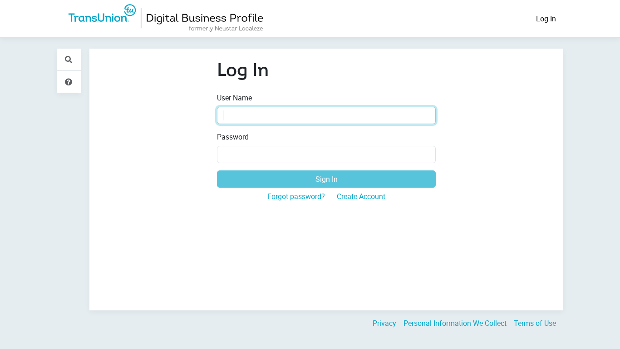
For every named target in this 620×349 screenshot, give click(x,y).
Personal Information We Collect (455, 323)
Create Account (361, 196)
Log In (546, 19)
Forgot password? (296, 196)
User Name (234, 98)
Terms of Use (535, 323)
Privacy (384, 323)
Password (233, 137)
